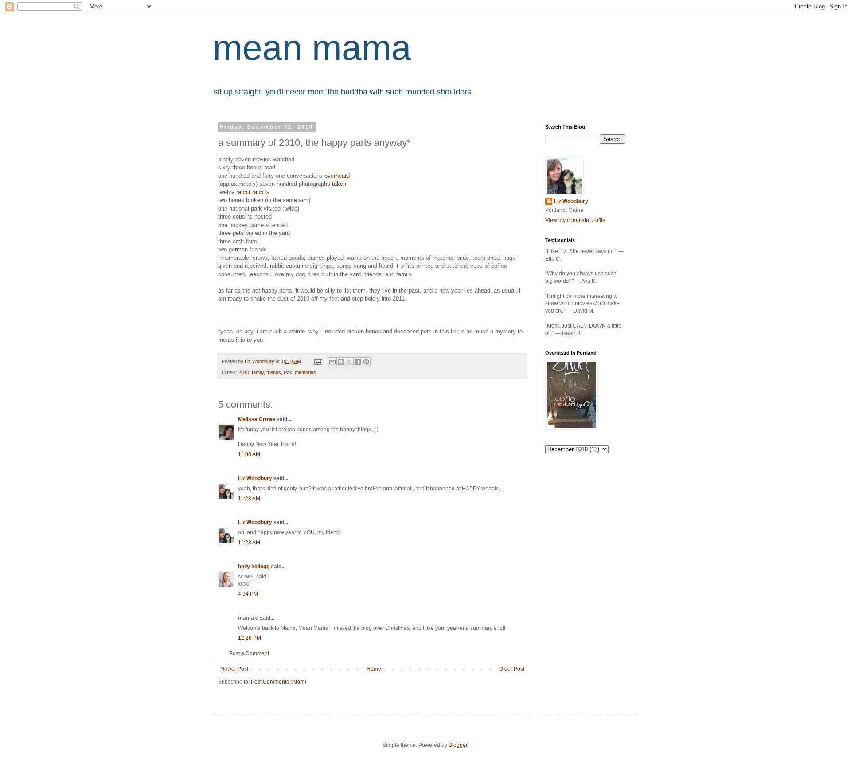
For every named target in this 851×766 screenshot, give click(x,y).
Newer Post (234, 669)
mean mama (312, 47)
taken (339, 183)
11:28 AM (249, 499)
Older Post (511, 669)
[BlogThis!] (340, 361)
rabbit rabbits (252, 192)
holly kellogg (253, 566)
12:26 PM (249, 638)
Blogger (458, 745)
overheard (337, 175)
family (258, 372)
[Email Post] (318, 361)
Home (374, 669)
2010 (243, 372)
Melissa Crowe (256, 419)
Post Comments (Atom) (278, 682)
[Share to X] (349, 361)
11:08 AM (249, 454)
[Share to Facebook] (357, 361)
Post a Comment (249, 653)
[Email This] (332, 361)
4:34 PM (248, 594)
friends (273, 372)
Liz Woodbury (255, 478)
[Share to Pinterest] (366, 361)
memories (305, 372)
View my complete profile (575, 220)
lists (288, 372)
